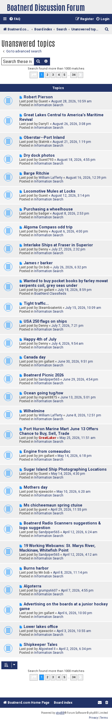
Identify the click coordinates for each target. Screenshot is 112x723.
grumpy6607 (48, 590)
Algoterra (32, 586)
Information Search (48, 105)
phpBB (60, 712)
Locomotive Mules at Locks (49, 191)
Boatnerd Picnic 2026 (44, 375)
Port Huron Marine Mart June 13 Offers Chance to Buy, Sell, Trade (58, 431)
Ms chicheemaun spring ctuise (53, 505)
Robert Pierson (38, 97)
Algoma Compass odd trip (48, 227)
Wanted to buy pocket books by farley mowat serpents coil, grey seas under (63, 283)
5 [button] (64, 75)
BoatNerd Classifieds (50, 294)
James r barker (38, 263)
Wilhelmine (34, 411)
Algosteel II (47, 649)
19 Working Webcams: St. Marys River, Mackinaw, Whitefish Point (57, 548)
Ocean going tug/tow (43, 393)
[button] (34, 75)
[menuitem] (14, 19)
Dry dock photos (39, 155)
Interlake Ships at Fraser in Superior (58, 245)
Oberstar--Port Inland (44, 137)
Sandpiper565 (49, 379)
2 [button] (47, 75)
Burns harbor (36, 568)
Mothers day (35, 487)
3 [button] (53, 75)
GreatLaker (47, 438)
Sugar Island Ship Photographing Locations (65, 469)
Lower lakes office (41, 626)
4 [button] (59, 75)
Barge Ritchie (36, 173)
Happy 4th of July (40, 339)
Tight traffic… (36, 303)
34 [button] (73, 75)
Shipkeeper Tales (40, 644)
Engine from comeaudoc (47, 451)
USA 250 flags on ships (45, 321)
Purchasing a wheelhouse (48, 209)
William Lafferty (51, 178)
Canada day (34, 357)
